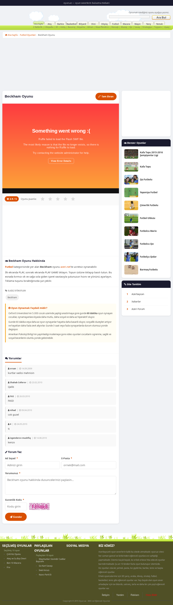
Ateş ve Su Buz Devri (16, 558)
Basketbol (72, 24)
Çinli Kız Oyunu (14, 554)
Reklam (135, 595)
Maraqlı (115, 27)
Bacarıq (71, 27)
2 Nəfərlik (37, 27)
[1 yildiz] (42, 199)
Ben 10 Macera (14, 562)
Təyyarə (158, 27)
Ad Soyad (11, 458)
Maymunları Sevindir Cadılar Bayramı (51, 560)
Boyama (81, 27)
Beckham (12, 297)
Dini (93, 24)
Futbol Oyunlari (28, 34)
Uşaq (166, 27)
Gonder (17, 516)
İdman (90, 27)
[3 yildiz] (57, 199)
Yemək (159, 24)
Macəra (126, 24)
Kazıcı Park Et (45, 574)
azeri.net (65, 266)
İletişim (106, 595)
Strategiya (147, 27)
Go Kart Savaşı (46, 565)
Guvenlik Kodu (14, 499)
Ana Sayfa (38, 23)
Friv (8, 567)
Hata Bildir (151, 595)
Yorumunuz (12, 473)
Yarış (148, 24)
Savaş (137, 27)
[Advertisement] (86, 65)
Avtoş (63, 27)
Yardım (120, 595)
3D (56, 27)
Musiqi (124, 27)
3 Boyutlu (48, 27)
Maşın (137, 24)
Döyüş (104, 24)
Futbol (115, 24)
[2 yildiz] (50, 199)
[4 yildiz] (65, 199)
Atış (50, 24)
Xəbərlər (136, 301)
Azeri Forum (138, 309)
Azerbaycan (138, 294)
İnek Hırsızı (44, 570)
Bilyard (82, 24)
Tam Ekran (108, 96)
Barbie (60, 24)
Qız (130, 27)
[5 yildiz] (73, 199)
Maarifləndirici (102, 27)
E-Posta (66, 458)
